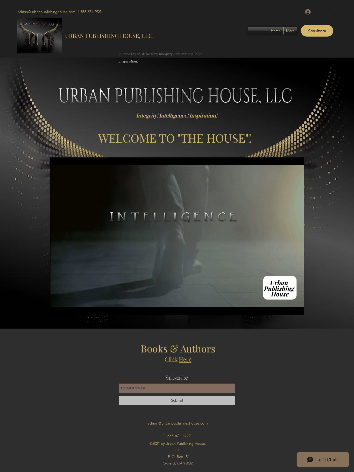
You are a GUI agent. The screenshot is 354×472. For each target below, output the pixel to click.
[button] (330, 11)
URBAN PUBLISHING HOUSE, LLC (108, 35)
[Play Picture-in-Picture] (288, 307)
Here (185, 359)
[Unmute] (65, 307)
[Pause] (56, 307)
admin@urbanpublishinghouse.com (46, 11)
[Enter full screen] (297, 307)
